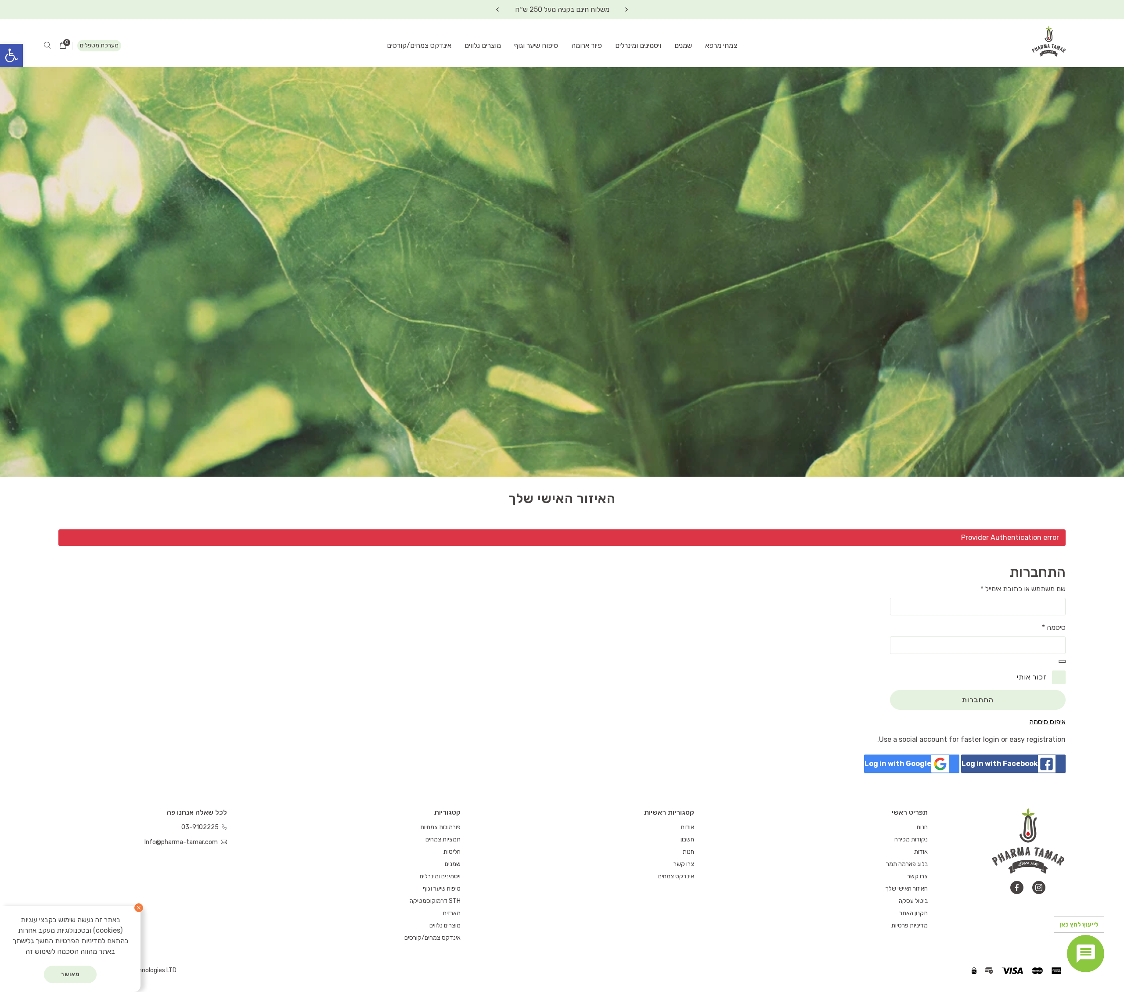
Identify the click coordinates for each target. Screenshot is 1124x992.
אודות (921, 851)
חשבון (687, 839)
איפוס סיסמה (1047, 722)
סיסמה (1054, 627)
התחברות (978, 700)
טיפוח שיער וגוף (536, 45)
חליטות (452, 851)
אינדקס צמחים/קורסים (419, 45)
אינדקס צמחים (676, 876)
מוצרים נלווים (483, 45)
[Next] (497, 9)
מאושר (70, 974)
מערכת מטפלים (99, 45)
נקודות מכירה (911, 839)
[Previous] (626, 9)
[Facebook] (1016, 887)
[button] (11, 55)
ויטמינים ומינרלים (638, 45)
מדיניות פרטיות (909, 925)
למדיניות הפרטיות (80, 941)
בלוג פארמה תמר (907, 864)
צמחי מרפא (721, 45)
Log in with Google (898, 763)
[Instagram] (1038, 887)
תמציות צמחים (443, 839)
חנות (922, 827)
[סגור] (138, 907)
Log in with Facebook (1000, 763)
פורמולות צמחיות (440, 827)
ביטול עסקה (913, 901)
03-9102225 (200, 827)
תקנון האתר (913, 913)
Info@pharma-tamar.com (181, 842)
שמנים (683, 45)
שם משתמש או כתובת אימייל (1023, 589)
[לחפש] (47, 46)
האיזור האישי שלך (906, 888)
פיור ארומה (586, 45)
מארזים (452, 913)
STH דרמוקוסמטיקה (435, 901)
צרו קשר (917, 876)
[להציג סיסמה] (1062, 661)
